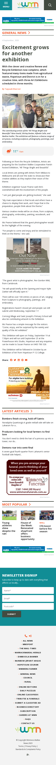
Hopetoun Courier (28, 664)
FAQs (28, 719)
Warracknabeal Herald (28, 652)
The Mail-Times (28, 648)
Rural (28, 682)
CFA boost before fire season (45, 528)
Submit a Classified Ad (28, 703)
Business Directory (28, 707)
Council (27, 677)
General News (14, 33)
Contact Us (28, 723)
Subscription (28, 711)
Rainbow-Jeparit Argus (28, 660)
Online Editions (28, 687)
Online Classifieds (28, 694)
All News (28, 641)
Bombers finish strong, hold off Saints (23, 418)
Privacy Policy (30, 746)
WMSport (28, 644)
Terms (21, 746)
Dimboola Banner (28, 656)
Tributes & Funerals (28, 698)
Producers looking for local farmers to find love (26, 433)
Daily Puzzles (28, 690)
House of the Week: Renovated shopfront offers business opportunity (28, 531)
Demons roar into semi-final (17, 447)
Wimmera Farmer (28, 669)
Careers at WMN (28, 715)
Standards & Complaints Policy (28, 749)
